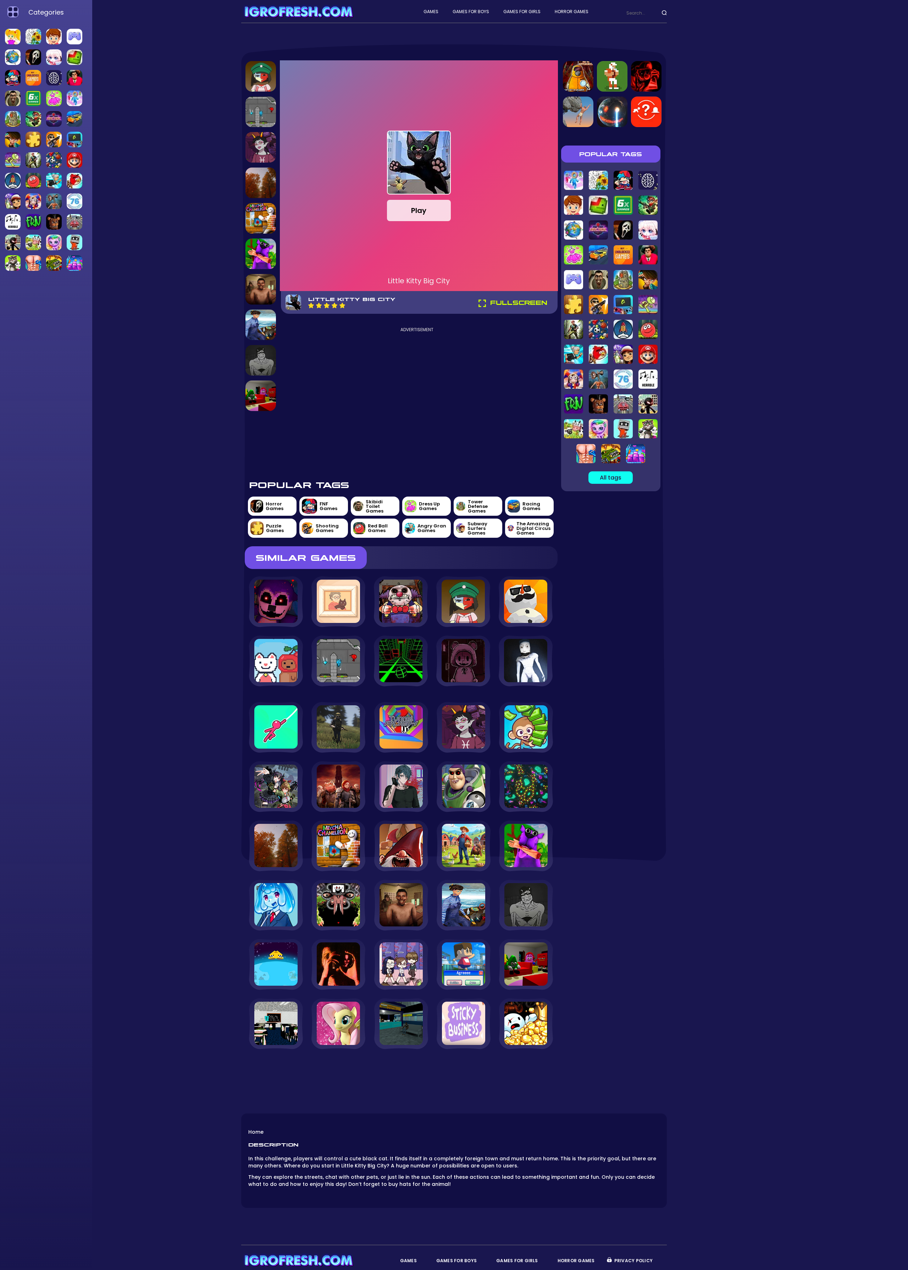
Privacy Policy (633, 1260)
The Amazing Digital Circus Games (533, 528)
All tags (610, 477)
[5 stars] (342, 305)
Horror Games (571, 12)
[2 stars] (319, 305)
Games (430, 12)
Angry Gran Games (431, 528)
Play (418, 210)
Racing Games (531, 506)
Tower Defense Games (478, 506)
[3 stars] (327, 305)
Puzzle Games (275, 528)
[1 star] (311, 305)
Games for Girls (522, 12)
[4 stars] (334, 305)
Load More (401, 1068)
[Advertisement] (417, 403)
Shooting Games (327, 528)
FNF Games (328, 506)
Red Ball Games (378, 528)
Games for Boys (471, 12)
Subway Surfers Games (477, 528)
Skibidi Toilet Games (374, 506)
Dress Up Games (429, 506)
